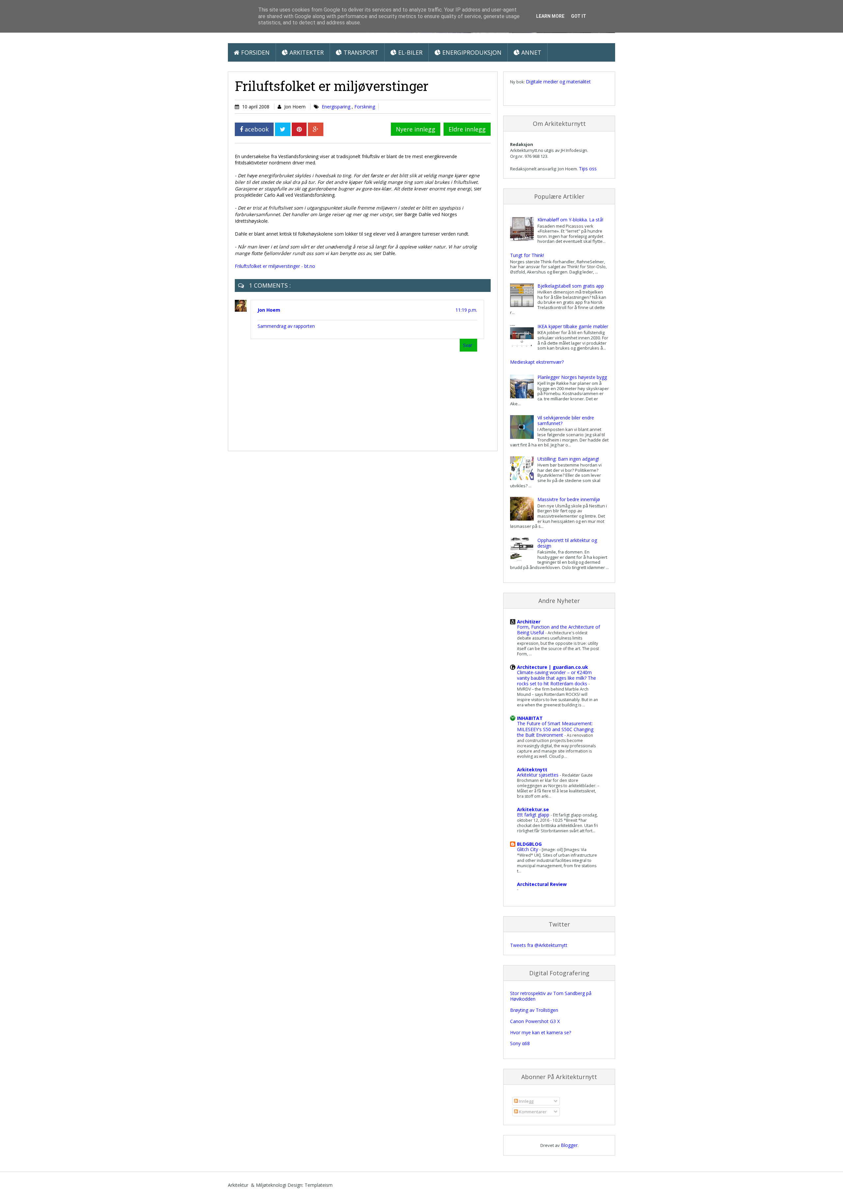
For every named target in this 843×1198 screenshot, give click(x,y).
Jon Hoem (269, 310)
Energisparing (337, 106)
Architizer (528, 621)
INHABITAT (530, 718)
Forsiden (254, 52)
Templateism (319, 1185)
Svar (467, 345)
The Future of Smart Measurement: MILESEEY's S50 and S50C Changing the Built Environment (555, 729)
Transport (360, 52)
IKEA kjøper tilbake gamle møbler (572, 326)
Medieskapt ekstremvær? (537, 362)
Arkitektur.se (533, 809)
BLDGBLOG (529, 844)
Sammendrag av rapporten (286, 326)
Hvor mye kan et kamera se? (540, 1032)
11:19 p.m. (466, 310)
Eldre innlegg (467, 129)
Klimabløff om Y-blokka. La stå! (570, 219)
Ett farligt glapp (534, 815)
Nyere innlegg (415, 129)
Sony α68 (520, 1043)
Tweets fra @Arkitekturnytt (538, 945)
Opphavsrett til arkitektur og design (567, 543)
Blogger (569, 1145)
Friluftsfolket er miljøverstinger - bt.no (275, 266)
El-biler (409, 52)
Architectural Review (542, 884)
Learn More (550, 16)
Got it (578, 16)
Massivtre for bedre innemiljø (568, 499)
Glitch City (528, 849)
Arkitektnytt (532, 769)
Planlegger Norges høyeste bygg (572, 377)
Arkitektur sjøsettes (538, 775)
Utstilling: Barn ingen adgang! (568, 459)
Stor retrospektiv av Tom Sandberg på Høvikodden (550, 996)
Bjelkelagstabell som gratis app (570, 286)
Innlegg (525, 1101)
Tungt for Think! (527, 255)
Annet (530, 52)
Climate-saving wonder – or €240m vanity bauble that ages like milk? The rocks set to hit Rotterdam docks (556, 678)
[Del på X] (282, 129)
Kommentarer (532, 1112)
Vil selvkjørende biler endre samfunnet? (565, 420)
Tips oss (588, 168)
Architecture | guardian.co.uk (552, 667)
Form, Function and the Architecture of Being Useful (558, 630)
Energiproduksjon (471, 52)
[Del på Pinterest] (299, 129)
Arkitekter (306, 52)
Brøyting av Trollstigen (534, 1010)
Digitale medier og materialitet (558, 81)
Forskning (364, 106)
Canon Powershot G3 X (535, 1021)
